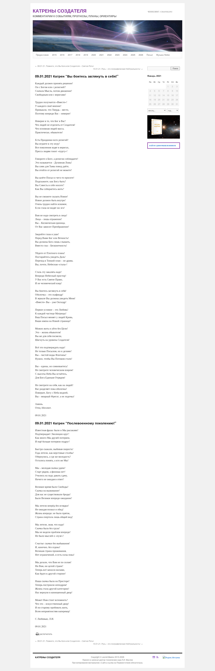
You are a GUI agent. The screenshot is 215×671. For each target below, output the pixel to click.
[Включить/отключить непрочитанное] (154, 657)
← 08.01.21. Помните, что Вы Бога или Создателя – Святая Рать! (64, 66)
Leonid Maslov (108, 657)
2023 (117, 54)
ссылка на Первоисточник (118, 662)
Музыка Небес (163, 54)
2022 (109, 54)
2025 (133, 54)
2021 (101, 54)
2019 (86, 54)
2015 (54, 54)
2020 (93, 54)
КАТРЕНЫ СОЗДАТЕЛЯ (47, 657)
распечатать (45, 633)
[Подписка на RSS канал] (159, 657)
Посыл (150, 54)
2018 (78, 54)
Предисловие (42, 54)
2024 (125, 54)
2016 (62, 54)
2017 (70, 54)
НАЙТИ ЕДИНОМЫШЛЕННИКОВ (162, 145)
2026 (141, 54)
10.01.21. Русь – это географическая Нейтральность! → (118, 68)
